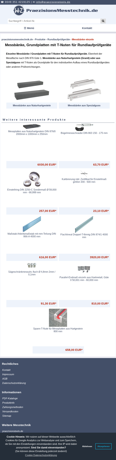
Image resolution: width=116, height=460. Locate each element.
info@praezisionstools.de (53, 2)
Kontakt (87, 28)
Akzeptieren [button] (103, 446)
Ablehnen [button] (87, 446)
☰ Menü (29, 28)
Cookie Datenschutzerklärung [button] (41, 455)
